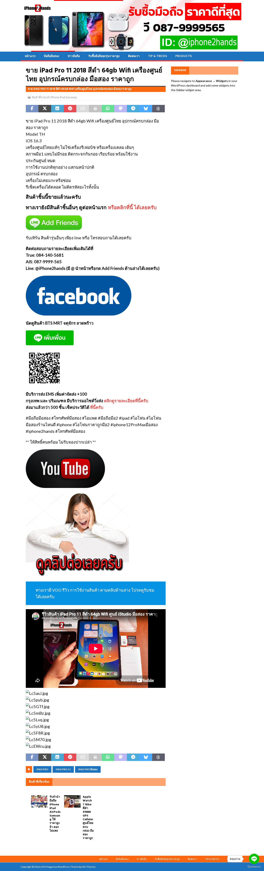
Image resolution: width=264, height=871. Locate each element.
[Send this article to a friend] (82, 108)
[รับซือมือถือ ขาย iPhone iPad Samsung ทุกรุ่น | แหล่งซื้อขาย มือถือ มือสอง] (132, 49)
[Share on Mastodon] (120, 108)
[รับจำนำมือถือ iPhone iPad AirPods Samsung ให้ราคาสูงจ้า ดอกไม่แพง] (39, 801)
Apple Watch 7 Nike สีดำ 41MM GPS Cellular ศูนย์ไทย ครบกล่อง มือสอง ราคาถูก (88, 818)
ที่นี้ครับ (96, 407)
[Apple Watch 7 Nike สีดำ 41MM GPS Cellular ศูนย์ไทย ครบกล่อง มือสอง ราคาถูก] (72, 801)
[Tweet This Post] (44, 108)
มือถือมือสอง (51, 56)
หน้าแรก (30, 56)
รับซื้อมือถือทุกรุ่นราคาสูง (104, 56)
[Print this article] (95, 108)
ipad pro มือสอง (88, 769)
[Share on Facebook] (32, 108)
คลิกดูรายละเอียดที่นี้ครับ (126, 400)
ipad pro (42, 769)
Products (183, 56)
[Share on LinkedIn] (57, 108)
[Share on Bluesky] (145, 108)
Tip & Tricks (157, 56)
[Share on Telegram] (133, 108)
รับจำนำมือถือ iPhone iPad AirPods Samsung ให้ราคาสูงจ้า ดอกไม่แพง (55, 814)
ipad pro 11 (63, 769)
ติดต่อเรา (134, 56)
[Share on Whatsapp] (108, 108)
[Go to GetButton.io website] (254, 866)
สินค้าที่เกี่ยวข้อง (39, 782)
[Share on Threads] (158, 108)
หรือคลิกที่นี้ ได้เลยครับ (132, 208)
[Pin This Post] (70, 108)
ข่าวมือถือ (74, 56)
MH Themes (89, 866)
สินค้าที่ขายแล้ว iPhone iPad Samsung (54, 97)
